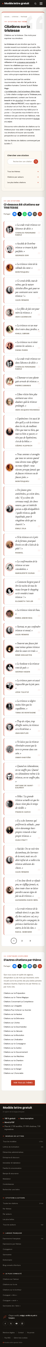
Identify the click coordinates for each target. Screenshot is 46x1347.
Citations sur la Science (13, 1065)
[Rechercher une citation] (36, 161)
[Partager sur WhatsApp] (25, 214)
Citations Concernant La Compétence (18, 1001)
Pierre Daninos (23, 385)
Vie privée (30, 1333)
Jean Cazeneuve (23, 317)
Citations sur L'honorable (13, 1073)
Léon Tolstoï (22, 692)
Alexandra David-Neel (26, 900)
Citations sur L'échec (12, 1023)
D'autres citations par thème (22, 960)
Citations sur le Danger (13, 1069)
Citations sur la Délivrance (14, 1018)
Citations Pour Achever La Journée (17, 1010)
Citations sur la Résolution (14, 1035)
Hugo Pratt (21, 840)
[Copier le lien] (40, 214)
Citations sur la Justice (12, 1048)
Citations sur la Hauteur (13, 1014)
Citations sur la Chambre (13, 1060)
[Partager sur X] (19, 214)
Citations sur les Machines (14, 1056)
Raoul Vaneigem (23, 932)
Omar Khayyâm (23, 757)
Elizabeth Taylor (24, 601)
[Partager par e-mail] (35, 214)
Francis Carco (23, 812)
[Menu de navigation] (41, 3)
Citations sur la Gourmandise (15, 1027)
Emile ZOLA (20, 528)
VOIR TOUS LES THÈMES (23, 1083)
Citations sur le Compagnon (15, 1044)
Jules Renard (22, 300)
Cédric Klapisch (23, 446)
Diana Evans (21, 350)
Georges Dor (22, 255)
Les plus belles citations (23, 182)
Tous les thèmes (23, 171)
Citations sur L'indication (13, 1039)
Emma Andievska (23, 618)
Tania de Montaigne (25, 713)
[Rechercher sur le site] (35, 3)
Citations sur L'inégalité (13, 1006)
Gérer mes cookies (20, 1338)
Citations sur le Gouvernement (16, 1052)
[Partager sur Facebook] (14, 214)
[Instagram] (22, 1323)
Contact (21, 1333)
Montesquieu (22, 272)
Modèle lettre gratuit (16, 3)
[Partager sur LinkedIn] (30, 214)
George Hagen (22, 672)
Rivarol (19, 553)
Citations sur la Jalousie (13, 1031)
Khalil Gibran (22, 333)
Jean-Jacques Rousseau (27, 410)
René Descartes (23, 655)
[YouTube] (16, 1323)
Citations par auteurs (23, 177)
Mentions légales (9, 1333)
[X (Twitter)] (10, 1323)
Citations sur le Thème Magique (16, 997)
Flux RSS (7, 1338)
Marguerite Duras (25, 573)
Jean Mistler (21, 733)
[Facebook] (5, 1323)
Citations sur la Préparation (14, 993)
